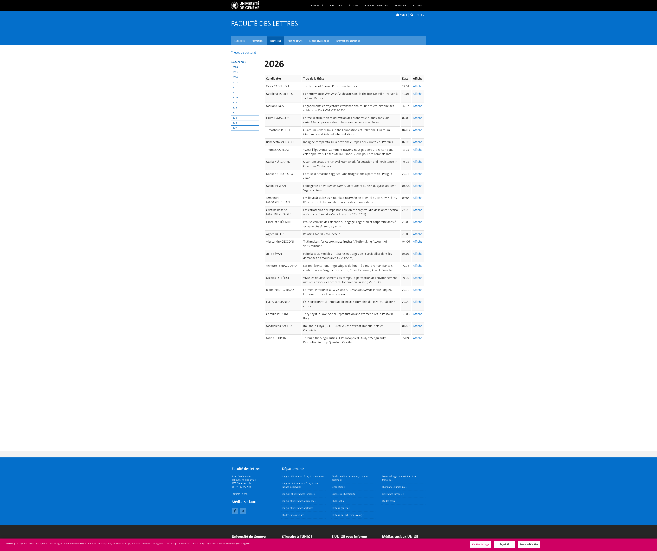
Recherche (275, 40)
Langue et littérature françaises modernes (303, 476)
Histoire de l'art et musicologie (348, 514)
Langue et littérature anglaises (297, 507)
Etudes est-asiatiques (293, 514)
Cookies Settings (480, 544)
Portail (403, 15)
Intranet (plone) (240, 493)
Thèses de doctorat (243, 52)
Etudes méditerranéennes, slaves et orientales (350, 478)
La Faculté (239, 40)
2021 (235, 92)
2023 (235, 82)
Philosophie (338, 500)
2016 (235, 117)
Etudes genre (388, 500)
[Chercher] (412, 15)
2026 (235, 67)
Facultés (336, 5)
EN (422, 15)
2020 (235, 97)
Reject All (504, 544)
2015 (235, 122)
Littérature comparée (393, 493)
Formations (257, 40)
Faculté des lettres (264, 23)
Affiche (417, 86)
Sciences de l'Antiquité (343, 493)
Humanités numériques (394, 486)
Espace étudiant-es (319, 40)
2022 (235, 87)
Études (353, 5)
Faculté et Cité (295, 40)
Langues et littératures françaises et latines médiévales (300, 485)
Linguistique (338, 486)
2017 (235, 112)
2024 (235, 77)
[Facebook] (235, 510)
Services (400, 5)
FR (418, 15)
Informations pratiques (348, 40)
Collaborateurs (376, 5)
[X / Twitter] (243, 510)
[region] (328, 545)
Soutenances (238, 62)
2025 (235, 72)
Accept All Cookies (529, 544)
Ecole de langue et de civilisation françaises (399, 478)
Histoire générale (341, 507)
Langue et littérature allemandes (298, 500)
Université (316, 5)
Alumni (418, 5)
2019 (235, 102)
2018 (235, 107)
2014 (235, 127)
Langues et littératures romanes (298, 493)
